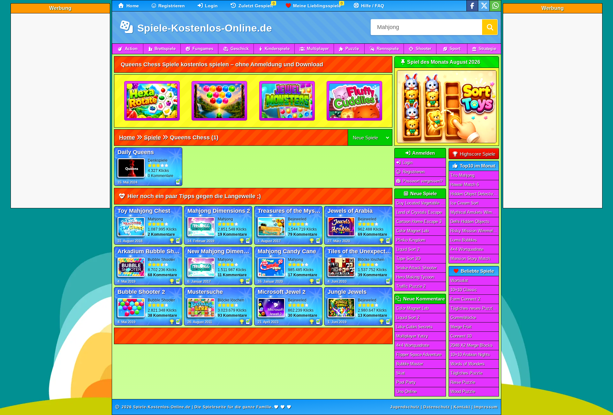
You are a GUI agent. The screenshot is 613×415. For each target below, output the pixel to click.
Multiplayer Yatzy (412, 336)
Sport (455, 48)
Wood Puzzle (462, 391)
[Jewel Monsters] (287, 101)
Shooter (423, 48)
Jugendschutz (405, 407)
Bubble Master (409, 363)
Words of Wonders (467, 363)
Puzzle (352, 48)
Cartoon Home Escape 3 (419, 221)
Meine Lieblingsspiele (316, 5)
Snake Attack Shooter (416, 267)
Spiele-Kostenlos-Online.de (203, 28)
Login (211, 5)
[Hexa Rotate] (152, 101)
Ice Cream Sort (464, 203)
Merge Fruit (461, 326)
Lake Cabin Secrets (414, 326)
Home (132, 5)
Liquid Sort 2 (408, 249)
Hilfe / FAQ (372, 5)
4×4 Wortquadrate (412, 345)
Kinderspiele (277, 48)
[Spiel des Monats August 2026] (446, 141)
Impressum (486, 407)
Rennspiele (388, 48)
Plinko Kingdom (410, 240)
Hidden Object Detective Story (474, 193)
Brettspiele (165, 48)
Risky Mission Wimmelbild (474, 230)
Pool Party (406, 382)
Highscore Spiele (476, 154)
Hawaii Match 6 (464, 184)
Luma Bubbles (463, 240)
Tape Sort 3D (408, 258)
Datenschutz (436, 407)
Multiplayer (318, 48)
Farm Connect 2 (465, 299)
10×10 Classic (463, 289)
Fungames (203, 48)
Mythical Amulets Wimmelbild (474, 212)
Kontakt (462, 407)
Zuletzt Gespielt (255, 5)
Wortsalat (459, 280)
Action (131, 48)
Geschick (240, 48)
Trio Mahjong (462, 175)
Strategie (487, 48)
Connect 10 (461, 336)
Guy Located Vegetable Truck (421, 203)
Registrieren (171, 5)
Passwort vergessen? (422, 181)
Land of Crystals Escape (419, 212)
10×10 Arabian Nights (470, 354)
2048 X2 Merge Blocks (471, 345)
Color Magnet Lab (412, 230)
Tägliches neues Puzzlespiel (474, 308)
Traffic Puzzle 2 (411, 286)
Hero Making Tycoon (415, 277)
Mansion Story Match (470, 258)
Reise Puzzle (462, 382)
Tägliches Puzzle (466, 373)
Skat (400, 373)
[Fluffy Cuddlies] (354, 101)
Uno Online (406, 391)
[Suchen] (490, 27)
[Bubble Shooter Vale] (219, 101)
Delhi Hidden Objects (469, 221)
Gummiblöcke (463, 317)
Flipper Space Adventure (419, 354)
